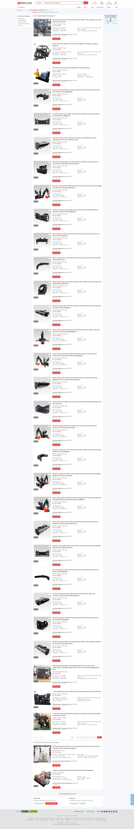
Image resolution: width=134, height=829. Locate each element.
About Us (59, 815)
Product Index (98, 818)
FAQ (63, 815)
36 (40, 737)
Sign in (115, 3)
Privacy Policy (73, 822)
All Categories (22, 7)
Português (42, 819)
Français (46, 819)
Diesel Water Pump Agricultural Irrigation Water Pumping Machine (71, 67)
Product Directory (20, 10)
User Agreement (61, 822)
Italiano (57, 819)
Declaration (67, 822)
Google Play (33, 811)
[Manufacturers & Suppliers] (24, 2)
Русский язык (52, 819)
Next (99, 737)
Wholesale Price (68, 818)
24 (37, 737)
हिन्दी (83, 819)
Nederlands (67, 819)
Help (92, 7)
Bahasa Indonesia (103, 819)
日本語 (80, 819)
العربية (72, 819)
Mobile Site (75, 815)
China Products (38, 818)
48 (43, 737)
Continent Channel (75, 818)
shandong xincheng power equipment (47, 12)
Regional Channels (90, 818)
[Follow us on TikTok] (104, 811)
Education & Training (22, 22)
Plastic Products (21, 18)
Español (36, 819)
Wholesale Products (59, 818)
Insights (103, 818)
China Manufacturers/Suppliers (48, 818)
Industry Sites (83, 818)
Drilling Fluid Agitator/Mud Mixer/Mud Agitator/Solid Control (72, 770)
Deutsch (62, 819)
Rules (116, 7)
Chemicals (20, 25)
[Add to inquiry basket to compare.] (62, 38)
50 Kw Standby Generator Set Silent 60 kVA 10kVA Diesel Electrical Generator (77, 691)
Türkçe (92, 819)
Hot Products (31, 818)
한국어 (76, 819)
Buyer (85, 7)
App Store (25, 811)
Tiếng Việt (97, 819)
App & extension (100, 7)
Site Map (69, 815)
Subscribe (83, 803)
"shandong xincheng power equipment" (50, 742)
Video (36, 35)
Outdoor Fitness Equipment (24, 23)
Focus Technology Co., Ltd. (68, 824)
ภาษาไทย (87, 819)
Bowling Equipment (22, 20)
